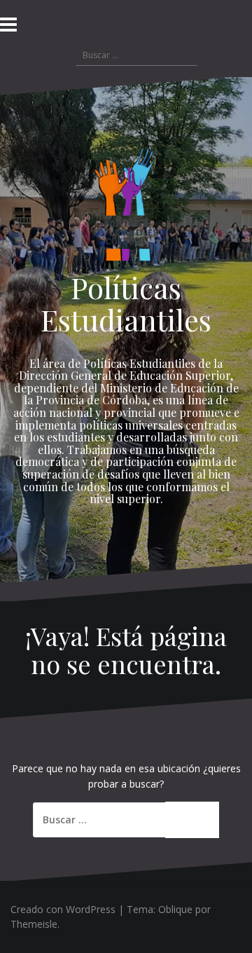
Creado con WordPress (62, 909)
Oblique (175, 909)
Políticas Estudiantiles (126, 303)
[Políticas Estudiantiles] (126, 207)
